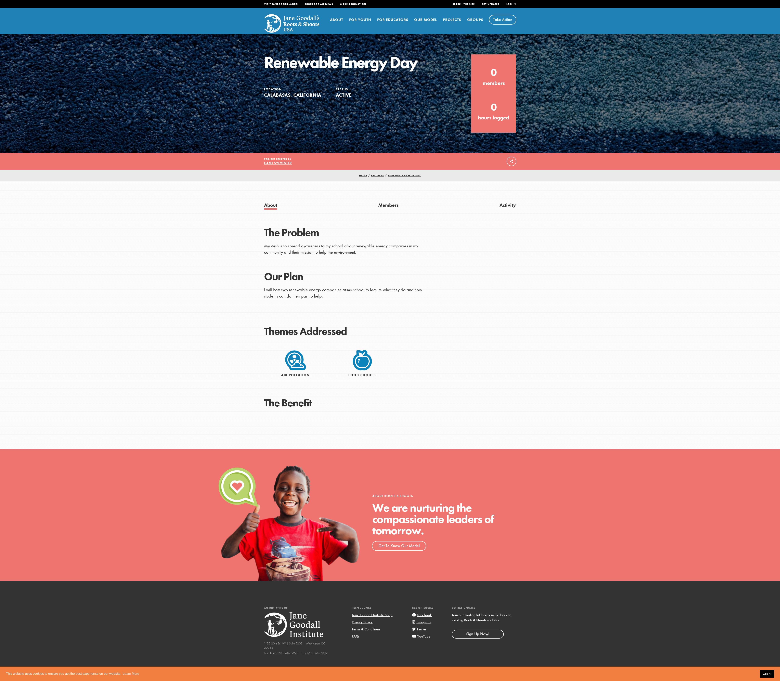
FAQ (355, 636)
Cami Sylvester (278, 163)
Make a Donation (353, 4)
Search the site (464, 4)
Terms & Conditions (366, 629)
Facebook (424, 615)
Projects (452, 19)
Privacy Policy (362, 622)
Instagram (423, 622)
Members (388, 205)
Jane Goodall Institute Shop (372, 615)
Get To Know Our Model (399, 545)
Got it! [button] (767, 673)
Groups (475, 19)
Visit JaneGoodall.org (281, 4)
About (336, 19)
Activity (507, 205)
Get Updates (490, 4)
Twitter (421, 629)
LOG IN (511, 4)
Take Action (502, 19)
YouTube (423, 636)
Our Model (425, 19)
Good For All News (319, 4)
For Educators (392, 19)
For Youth (360, 19)
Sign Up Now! (477, 634)
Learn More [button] (131, 673)
